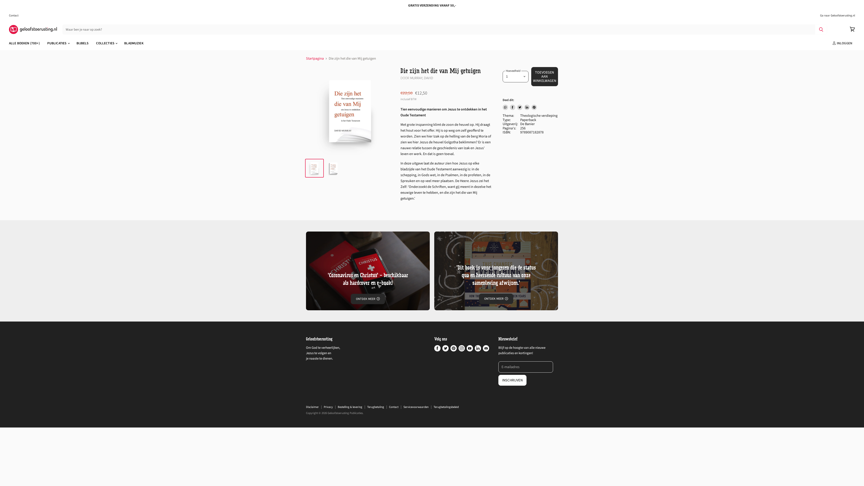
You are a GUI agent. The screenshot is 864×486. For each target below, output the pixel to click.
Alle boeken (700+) (24, 43)
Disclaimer (312, 407)
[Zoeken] (821, 29)
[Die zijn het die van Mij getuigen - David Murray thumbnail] (333, 168)
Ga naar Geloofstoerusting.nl (837, 15)
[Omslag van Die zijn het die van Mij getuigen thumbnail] (314, 168)
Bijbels (82, 43)
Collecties (105, 43)
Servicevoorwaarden (416, 407)
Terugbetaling (375, 407)
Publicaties (57, 43)
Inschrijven (512, 380)
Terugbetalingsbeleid (446, 407)
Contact (13, 15)
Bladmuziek (134, 43)
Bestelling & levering (350, 407)
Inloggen (844, 43)
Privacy (328, 407)
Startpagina (315, 58)
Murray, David (421, 78)
